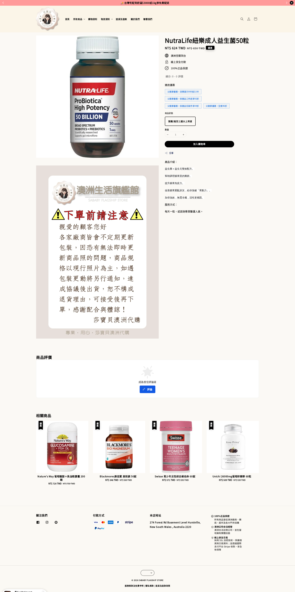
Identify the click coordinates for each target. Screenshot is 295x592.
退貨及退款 (121, 19)
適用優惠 (170, 85)
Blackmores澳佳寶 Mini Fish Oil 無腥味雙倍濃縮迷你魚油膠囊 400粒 (28, 583)
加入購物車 (199, 144)
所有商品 (77, 19)
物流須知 (105, 19)
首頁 (67, 19)
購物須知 (92, 19)
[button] (242, 19)
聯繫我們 (147, 19)
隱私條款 (149, 585)
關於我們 (135, 19)
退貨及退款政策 (162, 585)
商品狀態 (169, 113)
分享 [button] (171, 152)
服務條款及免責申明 (134, 585)
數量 (167, 129)
